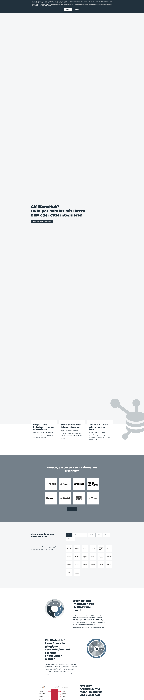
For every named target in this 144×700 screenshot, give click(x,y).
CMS (106, 535)
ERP (76, 535)
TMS (99, 535)
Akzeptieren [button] (68, 9)
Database (70, 539)
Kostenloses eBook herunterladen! (42, 221)
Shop (83, 535)
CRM (91, 535)
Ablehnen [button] (77, 9)
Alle (69, 535)
